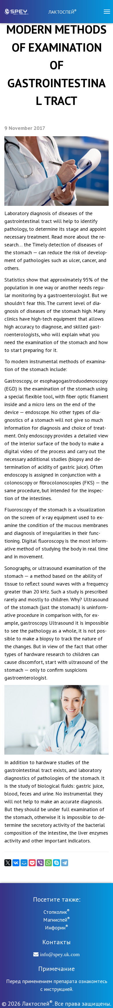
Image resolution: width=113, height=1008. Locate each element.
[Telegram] (64, 862)
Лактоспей (62, 12)
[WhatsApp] (48, 862)
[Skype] (56, 862)
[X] (7, 862)
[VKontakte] (15, 862)
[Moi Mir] (24, 862)
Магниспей (56, 919)
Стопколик (56, 912)
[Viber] (40, 862)
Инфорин (56, 927)
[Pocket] (32, 862)
